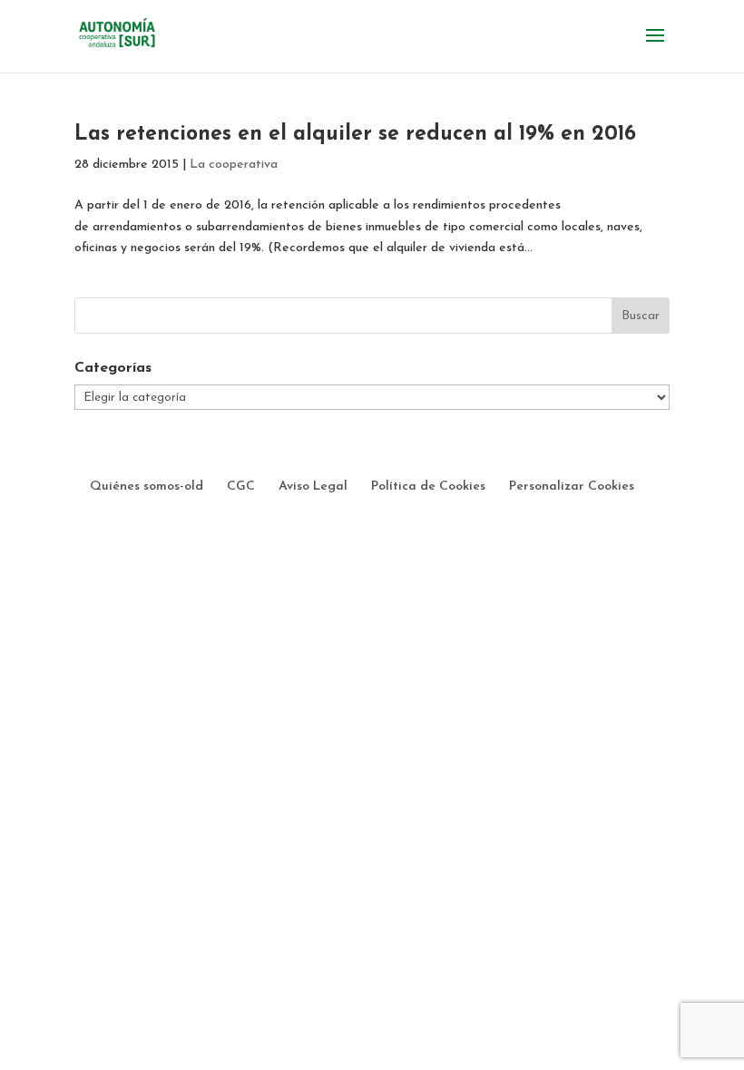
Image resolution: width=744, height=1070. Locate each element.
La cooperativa (234, 164)
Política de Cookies (428, 486)
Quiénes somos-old (146, 486)
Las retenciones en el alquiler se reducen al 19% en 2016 (355, 134)
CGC (241, 486)
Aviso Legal (313, 486)
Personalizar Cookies (571, 486)
